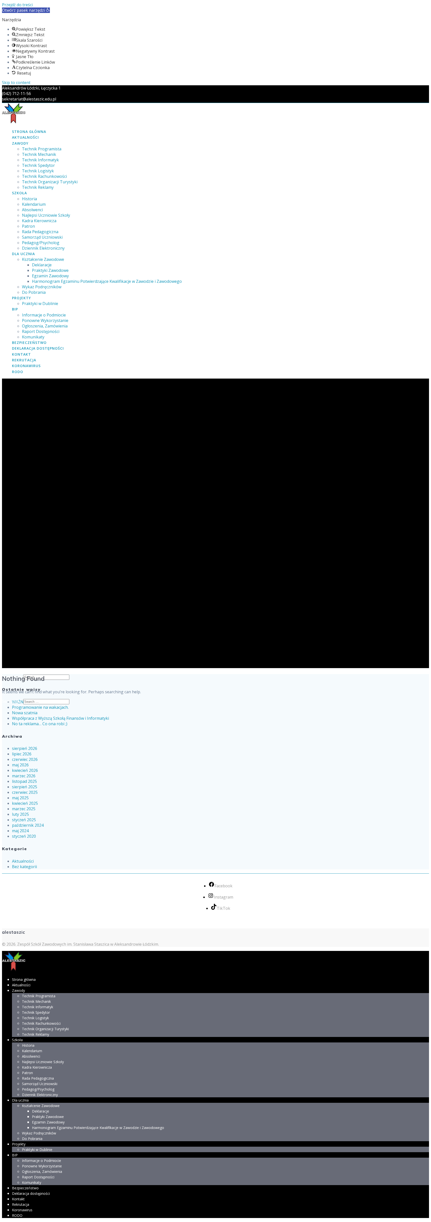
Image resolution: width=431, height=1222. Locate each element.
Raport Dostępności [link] (40, 331)
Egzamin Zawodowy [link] (50, 276)
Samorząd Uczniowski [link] (42, 237)
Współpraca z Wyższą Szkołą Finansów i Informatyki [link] (60, 718)
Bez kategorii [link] (24, 866)
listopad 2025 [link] (24, 781)
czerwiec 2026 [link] (25, 759)
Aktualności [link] (25, 137)
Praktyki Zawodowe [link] (50, 270)
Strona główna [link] (29, 131)
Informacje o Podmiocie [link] (44, 315)
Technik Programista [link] (41, 149)
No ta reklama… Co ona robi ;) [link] (39, 723)
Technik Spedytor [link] (38, 165)
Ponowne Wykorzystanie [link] (45, 320)
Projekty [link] (21, 298)
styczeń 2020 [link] (24, 836)
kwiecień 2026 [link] (25, 770)
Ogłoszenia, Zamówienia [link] (45, 326)
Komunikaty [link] (33, 337)
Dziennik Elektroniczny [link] (43, 248)
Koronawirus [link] (26, 365)
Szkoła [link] (19, 193)
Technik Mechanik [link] (39, 154)
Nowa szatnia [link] (24, 712)
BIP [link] (15, 309)
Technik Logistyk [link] (38, 171)
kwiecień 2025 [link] (25, 803)
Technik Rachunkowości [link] (44, 176)
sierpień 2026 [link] (24, 748)
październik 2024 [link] (28, 825)
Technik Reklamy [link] (38, 187)
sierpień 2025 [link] (24, 787)
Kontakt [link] (21, 354)
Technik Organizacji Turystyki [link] (50, 182)
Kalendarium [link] (34, 204)
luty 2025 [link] (20, 814)
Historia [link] (29, 199)
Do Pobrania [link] (34, 292)
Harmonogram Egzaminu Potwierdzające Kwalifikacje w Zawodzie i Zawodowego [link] (107, 281)
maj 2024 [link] (20, 830)
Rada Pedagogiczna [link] (40, 231)
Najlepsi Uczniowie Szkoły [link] (46, 215)
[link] (26, 10)
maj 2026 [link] (20, 765)
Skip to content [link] (16, 82)
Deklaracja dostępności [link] (38, 348)
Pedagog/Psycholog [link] (40, 242)
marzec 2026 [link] (23, 776)
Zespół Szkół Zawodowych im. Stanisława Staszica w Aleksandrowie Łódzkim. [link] (88, 944)
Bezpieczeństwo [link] (29, 342)
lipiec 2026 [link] (21, 754)
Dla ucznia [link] (23, 253)
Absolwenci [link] (32, 209)
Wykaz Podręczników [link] (41, 287)
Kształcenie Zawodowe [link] (43, 259)
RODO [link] (17, 371)
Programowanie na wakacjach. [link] (40, 707)
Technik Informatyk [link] (40, 160)
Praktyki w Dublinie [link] (40, 303)
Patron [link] (28, 226)
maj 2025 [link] (20, 798)
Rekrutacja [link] (24, 360)
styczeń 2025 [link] (24, 819)
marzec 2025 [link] (23, 809)
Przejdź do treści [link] (17, 4)
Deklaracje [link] (42, 265)
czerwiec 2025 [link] (25, 792)
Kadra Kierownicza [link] (39, 220)
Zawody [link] (20, 143)
